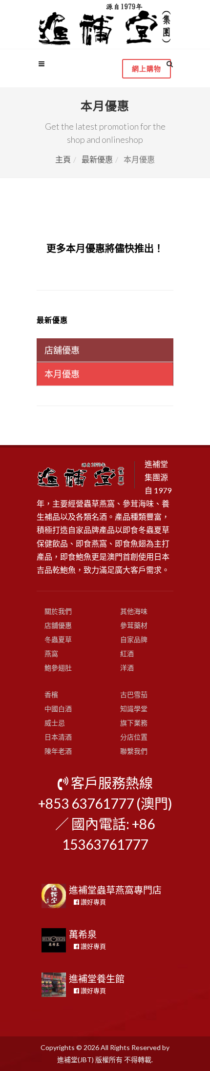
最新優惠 (97, 159)
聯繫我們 (133, 751)
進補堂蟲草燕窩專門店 (115, 890)
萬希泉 (83, 934)
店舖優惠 (58, 625)
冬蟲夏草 (58, 639)
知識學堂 (133, 708)
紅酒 (127, 653)
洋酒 (127, 667)
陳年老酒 (58, 751)
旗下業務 (133, 723)
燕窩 (51, 653)
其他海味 (133, 611)
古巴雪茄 (133, 694)
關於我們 (58, 611)
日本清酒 (58, 737)
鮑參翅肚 (58, 667)
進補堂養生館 (97, 978)
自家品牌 (133, 639)
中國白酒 (58, 708)
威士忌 (54, 723)
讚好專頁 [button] (92, 902)
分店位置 (133, 737)
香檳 (51, 694)
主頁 (63, 159)
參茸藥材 (133, 625)
